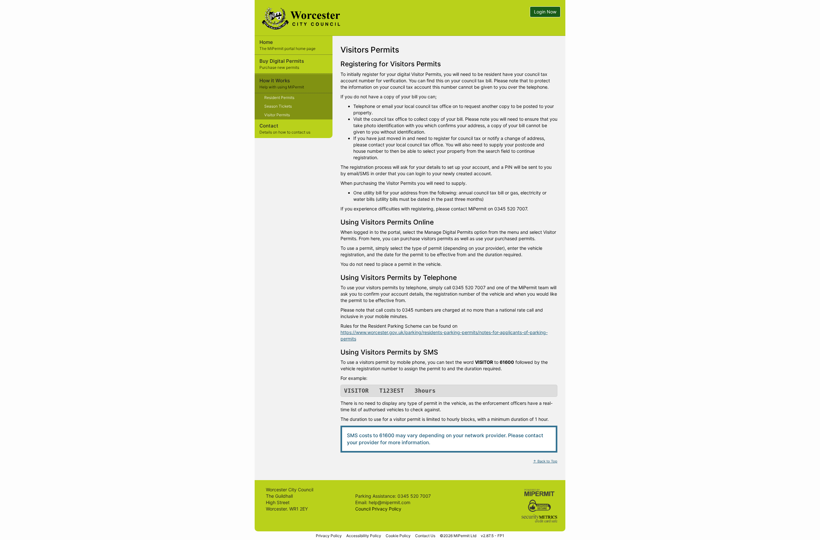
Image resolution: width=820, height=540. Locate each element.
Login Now (545, 11)
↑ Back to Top (545, 461)
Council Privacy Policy (378, 508)
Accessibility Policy (363, 535)
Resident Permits (279, 97)
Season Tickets (278, 106)
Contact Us (425, 535)
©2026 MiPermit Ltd (458, 535)
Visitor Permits (277, 114)
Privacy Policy (329, 535)
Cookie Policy (398, 535)
